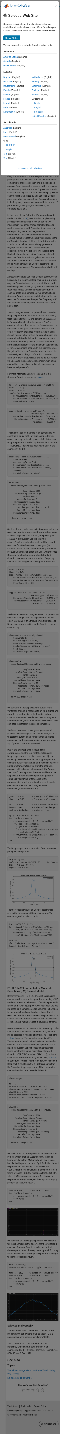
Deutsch (38, 103)
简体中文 (10, 145)
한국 (5, 158)
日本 (5, 153)
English (37, 107)
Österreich (37, 86)
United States (9, 65)
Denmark (7, 81)
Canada (7, 61)
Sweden (35, 94)
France (6, 99)
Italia (5, 107)
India (5, 132)
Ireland (6, 103)
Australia (7, 128)
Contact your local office (30, 168)
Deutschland (9, 86)
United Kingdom (39, 116)
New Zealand (9, 136)
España (7, 90)
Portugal (36, 90)
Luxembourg (9, 112)
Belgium (7, 77)
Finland (6, 94)
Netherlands (37, 77)
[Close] (55, 6)
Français (38, 112)
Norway (35, 81)
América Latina (10, 57)
